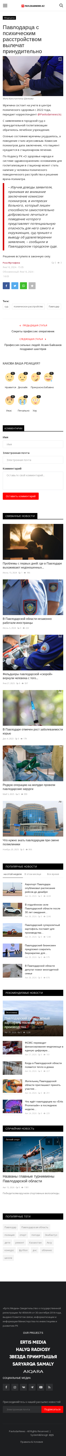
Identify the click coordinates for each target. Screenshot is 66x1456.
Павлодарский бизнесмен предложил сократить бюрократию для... (40, 949)
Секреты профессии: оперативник (33, 331)
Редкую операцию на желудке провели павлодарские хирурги (29, 787)
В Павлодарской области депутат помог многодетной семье (41, 969)
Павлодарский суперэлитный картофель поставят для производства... (42, 929)
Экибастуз (51, 1235)
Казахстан (35, 1242)
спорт (23, 1235)
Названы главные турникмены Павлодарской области (28, 1178)
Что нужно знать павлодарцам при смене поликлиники (31, 842)
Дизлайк (23, 387)
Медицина (9, 17)
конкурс (9, 1250)
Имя (5, 437)
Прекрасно (36, 387)
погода (36, 1235)
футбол (23, 1250)
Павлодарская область (34, 1227)
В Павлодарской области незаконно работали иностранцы (27, 620)
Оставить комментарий (21, 496)
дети (7, 1242)
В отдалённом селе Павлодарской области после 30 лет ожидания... (42, 908)
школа (8, 1257)
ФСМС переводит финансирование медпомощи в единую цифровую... (44, 1046)
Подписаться (52, 1409)
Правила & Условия (31, 1441)
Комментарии (13, 428)
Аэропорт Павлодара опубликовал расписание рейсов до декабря (40, 888)
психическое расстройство (28, 306)
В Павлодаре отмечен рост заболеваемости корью (33, 731)
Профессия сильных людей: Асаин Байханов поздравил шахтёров (33, 346)
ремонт (19, 1242)
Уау (35, 410)
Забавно (49, 387)
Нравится (10, 387)
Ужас (9, 410)
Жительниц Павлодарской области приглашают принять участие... (42, 1085)
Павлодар (54, 306)
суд (6, 306)
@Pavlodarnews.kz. (50, 114)
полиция (9, 1235)
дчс (35, 1250)
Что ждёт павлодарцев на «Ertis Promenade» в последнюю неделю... (44, 1105)
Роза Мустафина (11, 262)
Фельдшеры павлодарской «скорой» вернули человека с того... (27, 676)
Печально (23, 410)
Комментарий (12, 468)
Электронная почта (16, 453)
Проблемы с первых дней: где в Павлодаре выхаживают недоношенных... (32, 565)
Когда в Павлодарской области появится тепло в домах (43, 1065)
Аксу (49, 1242)
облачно (47, 1250)
